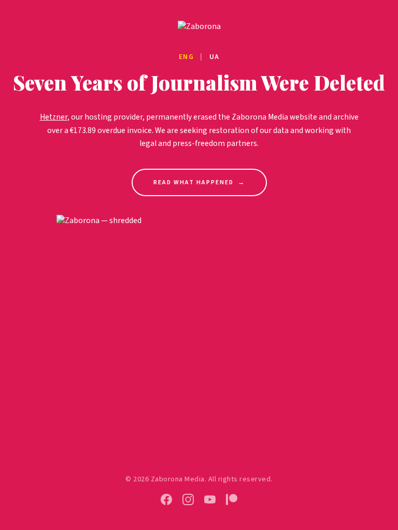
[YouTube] (210, 499)
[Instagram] (188, 499)
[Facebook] (166, 499)
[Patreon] (231, 499)
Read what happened (199, 182)
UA (214, 57)
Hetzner (53, 117)
